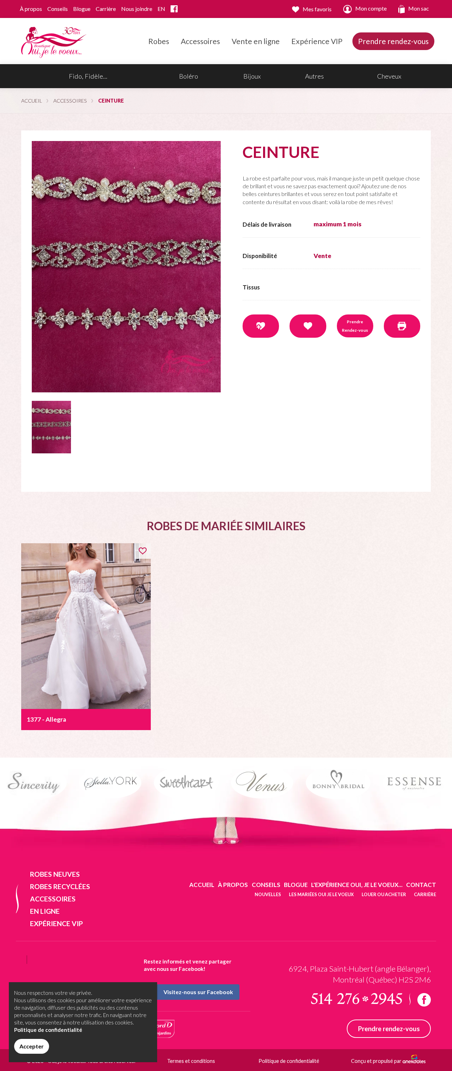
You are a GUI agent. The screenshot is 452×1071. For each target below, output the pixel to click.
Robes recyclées (60, 886)
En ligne (45, 911)
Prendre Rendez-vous (355, 326)
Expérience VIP (317, 41)
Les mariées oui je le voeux (321, 894)
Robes (158, 41)
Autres (314, 76)
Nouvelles (268, 894)
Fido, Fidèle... (88, 76)
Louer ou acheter (384, 894)
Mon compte (371, 8)
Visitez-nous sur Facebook (198, 992)
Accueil (31, 101)
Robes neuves (55, 874)
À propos (31, 8)
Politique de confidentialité (288, 1061)
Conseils (57, 8)
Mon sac (418, 8)
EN (161, 8)
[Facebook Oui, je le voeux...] (174, 9)
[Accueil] (53, 40)
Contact (421, 884)
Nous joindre (136, 8)
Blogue (81, 8)
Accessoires (200, 41)
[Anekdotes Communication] (414, 1061)
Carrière (106, 8)
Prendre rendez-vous (393, 41)
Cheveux (389, 76)
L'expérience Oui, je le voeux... (357, 884)
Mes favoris (317, 9)
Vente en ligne (256, 41)
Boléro (188, 76)
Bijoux (252, 76)
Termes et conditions (191, 1061)
